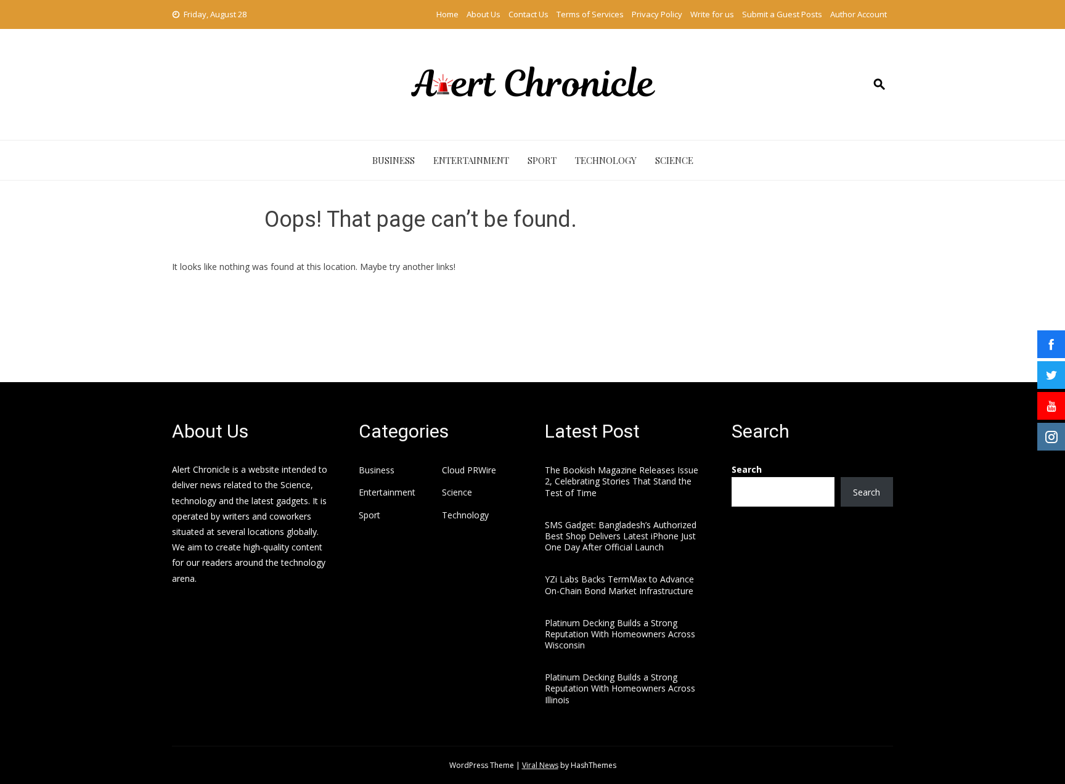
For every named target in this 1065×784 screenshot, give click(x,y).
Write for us (712, 14)
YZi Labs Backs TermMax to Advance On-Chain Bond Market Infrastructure (619, 584)
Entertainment (471, 160)
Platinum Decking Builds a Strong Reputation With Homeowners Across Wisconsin (620, 634)
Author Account (858, 14)
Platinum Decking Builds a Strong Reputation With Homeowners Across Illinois (620, 688)
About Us (483, 14)
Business (393, 160)
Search (747, 469)
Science (674, 160)
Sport (542, 160)
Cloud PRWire (469, 470)
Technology (606, 160)
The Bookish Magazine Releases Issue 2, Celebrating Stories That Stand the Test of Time (621, 481)
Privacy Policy (657, 14)
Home (447, 14)
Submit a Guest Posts (782, 14)
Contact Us (528, 14)
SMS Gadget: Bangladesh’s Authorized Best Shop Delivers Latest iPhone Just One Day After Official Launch (620, 536)
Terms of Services (590, 14)
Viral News (540, 765)
